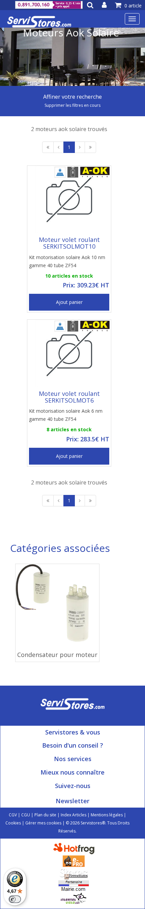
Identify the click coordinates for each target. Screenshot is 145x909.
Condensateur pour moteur (57, 655)
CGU (25, 815)
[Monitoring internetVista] (73, 898)
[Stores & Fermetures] (73, 873)
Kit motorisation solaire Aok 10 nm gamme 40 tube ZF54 (67, 261)
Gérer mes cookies (43, 823)
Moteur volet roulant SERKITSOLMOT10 (69, 243)
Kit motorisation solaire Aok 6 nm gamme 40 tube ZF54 (66, 415)
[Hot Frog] (75, 848)
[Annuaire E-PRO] (74, 860)
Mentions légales (107, 815)
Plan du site (45, 815)
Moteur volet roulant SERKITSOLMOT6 (69, 396)
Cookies (13, 823)
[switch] (15, 899)
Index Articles (73, 815)
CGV (13, 815)
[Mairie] (73, 885)
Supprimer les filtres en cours (72, 105)
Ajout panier (69, 302)
